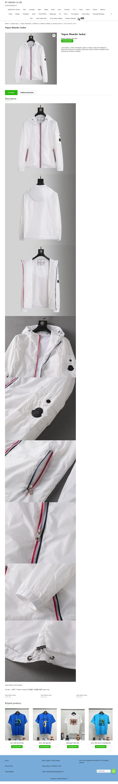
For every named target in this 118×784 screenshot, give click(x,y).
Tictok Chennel (56, 760)
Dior (31, 18)
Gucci (59, 9)
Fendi (52, 9)
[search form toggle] (111, 14)
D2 (60, 14)
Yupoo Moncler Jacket (10, 695)
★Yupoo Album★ (70, 18)
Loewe (88, 9)
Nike (24, 9)
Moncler (102, 9)
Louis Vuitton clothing (56, 18)
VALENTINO (42, 14)
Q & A (7, 760)
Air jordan (32, 9)
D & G (66, 14)
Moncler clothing (74, 49)
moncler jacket (87, 49)
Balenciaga (53, 14)
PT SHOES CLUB (13, 2)
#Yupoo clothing (75, 51)
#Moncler (64, 51)
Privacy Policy (9, 766)
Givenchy (67, 9)
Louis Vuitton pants (41, 18)
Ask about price (67, 41)
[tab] (11, 92)
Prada (80, 9)
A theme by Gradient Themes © (59, 778)
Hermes (17, 14)
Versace (95, 9)
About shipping (9, 771)
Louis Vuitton (85, 14)
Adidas (46, 9)
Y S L (74, 9)
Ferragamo (26, 14)
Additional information (27, 92)
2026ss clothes (88, 47)
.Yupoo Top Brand (76, 47)
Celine (10, 14)
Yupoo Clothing (99, 49)
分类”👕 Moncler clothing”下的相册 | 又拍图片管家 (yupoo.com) (30, 689)
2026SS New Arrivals (14, 9)
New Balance (75, 14)
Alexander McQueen (98, 14)
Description (11, 92)
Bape (39, 9)
